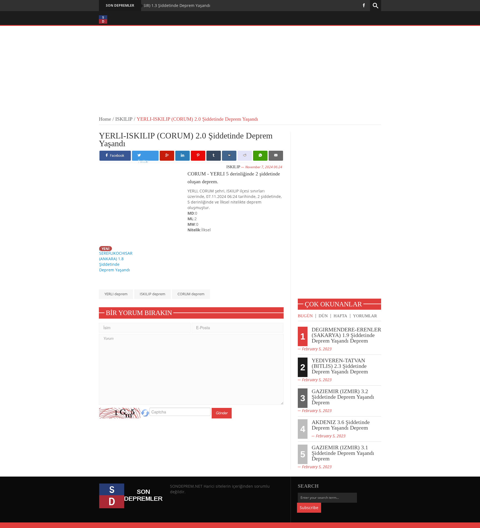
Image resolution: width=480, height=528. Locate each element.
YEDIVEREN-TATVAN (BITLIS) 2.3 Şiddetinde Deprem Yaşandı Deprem (340, 366)
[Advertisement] (240, 67)
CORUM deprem (191, 293)
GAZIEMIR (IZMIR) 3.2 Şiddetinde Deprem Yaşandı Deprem (343, 396)
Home (105, 119)
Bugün (305, 316)
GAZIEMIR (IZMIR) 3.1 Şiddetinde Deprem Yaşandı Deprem (343, 453)
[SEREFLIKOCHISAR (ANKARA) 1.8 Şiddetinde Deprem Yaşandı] (117, 259)
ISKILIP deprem (152, 293)
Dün (323, 316)
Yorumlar (365, 316)
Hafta (340, 316)
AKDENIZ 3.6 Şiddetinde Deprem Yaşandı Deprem (341, 425)
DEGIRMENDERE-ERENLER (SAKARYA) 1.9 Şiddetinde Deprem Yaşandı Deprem (346, 335)
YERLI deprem (116, 293)
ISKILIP (123, 119)
